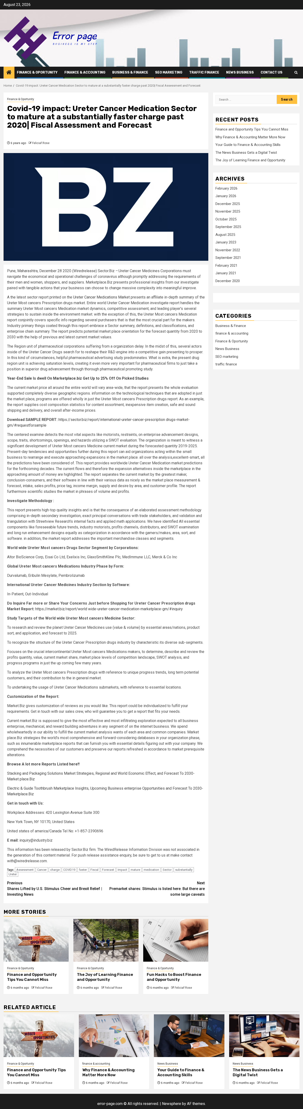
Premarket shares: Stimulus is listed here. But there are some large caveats (157, 889)
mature (135, 869)
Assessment (25, 869)
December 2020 (227, 281)
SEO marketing (168, 72)
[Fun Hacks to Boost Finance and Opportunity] (175, 940)
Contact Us (271, 72)
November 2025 (227, 211)
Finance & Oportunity (37, 72)
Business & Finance (130, 72)
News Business (240, 72)
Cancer (42, 869)
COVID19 (69, 869)
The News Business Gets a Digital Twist (246, 152)
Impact (122, 869)
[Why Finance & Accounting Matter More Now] (114, 1035)
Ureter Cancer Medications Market (101, 297)
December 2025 (227, 204)
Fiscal (94, 869)
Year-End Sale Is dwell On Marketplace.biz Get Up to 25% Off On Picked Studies (78, 378)
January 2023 (225, 242)
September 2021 (228, 258)
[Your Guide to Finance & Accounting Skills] (189, 1035)
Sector (167, 869)
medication (151, 869)
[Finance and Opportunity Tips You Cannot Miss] (36, 940)
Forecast (108, 869)
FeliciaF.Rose (40, 143)
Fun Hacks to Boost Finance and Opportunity (174, 977)
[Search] (296, 72)
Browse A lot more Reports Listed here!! (43, 764)
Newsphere (171, 1103)
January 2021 (225, 273)
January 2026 (225, 196)
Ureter (13, 874)
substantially (183, 869)
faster (83, 869)
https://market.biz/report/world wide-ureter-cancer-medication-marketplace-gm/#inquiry (109, 609)
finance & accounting (84, 72)
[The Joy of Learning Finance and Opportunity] (105, 940)
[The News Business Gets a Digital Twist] (264, 1035)
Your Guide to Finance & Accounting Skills (248, 145)
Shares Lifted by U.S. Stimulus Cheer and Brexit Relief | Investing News (54, 889)
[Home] (9, 73)
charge (55, 869)
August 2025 (225, 235)
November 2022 (227, 250)
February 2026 (226, 188)
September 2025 (228, 227)
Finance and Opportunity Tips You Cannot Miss (32, 977)
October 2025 (225, 219)
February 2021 (226, 265)
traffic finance (204, 72)
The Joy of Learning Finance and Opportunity (105, 977)
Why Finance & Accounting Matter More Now (250, 137)
